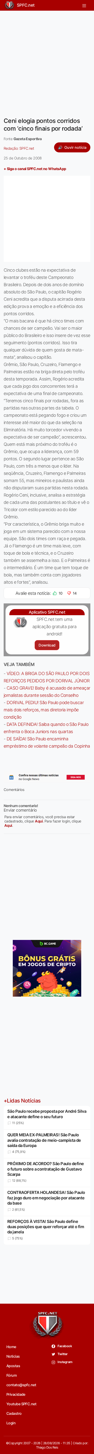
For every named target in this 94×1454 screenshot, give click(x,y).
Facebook (64, 1346)
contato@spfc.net (21, 1385)
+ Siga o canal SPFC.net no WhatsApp (35, 168)
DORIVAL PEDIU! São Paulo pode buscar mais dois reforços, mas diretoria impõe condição (44, 710)
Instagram (64, 1362)
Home (11, 1346)
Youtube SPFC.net (21, 1404)
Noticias (13, 1356)
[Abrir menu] (84, 5)
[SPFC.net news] (47, 777)
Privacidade (15, 1394)
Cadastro (14, 1413)
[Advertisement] (47, 61)
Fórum (11, 1375)
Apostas (13, 1366)
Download (47, 645)
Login (11, 1423)
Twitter (62, 1354)
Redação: (19, 148)
